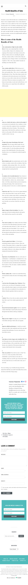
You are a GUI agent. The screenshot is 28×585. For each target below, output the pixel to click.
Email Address (4, 474)
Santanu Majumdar (10, 14)
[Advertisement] (14, 103)
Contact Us (23, 560)
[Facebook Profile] (22, 381)
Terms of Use (15, 560)
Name (2, 468)
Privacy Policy (6, 560)
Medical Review (13, 558)
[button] (2, 6)
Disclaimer (22, 558)
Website (3, 481)
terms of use (26, 574)
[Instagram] (25, 381)
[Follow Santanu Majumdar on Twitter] (23, 381)
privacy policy (14, 575)
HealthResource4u (13, 390)
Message (3, 454)
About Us (5, 558)
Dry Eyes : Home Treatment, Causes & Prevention (8, 434)
